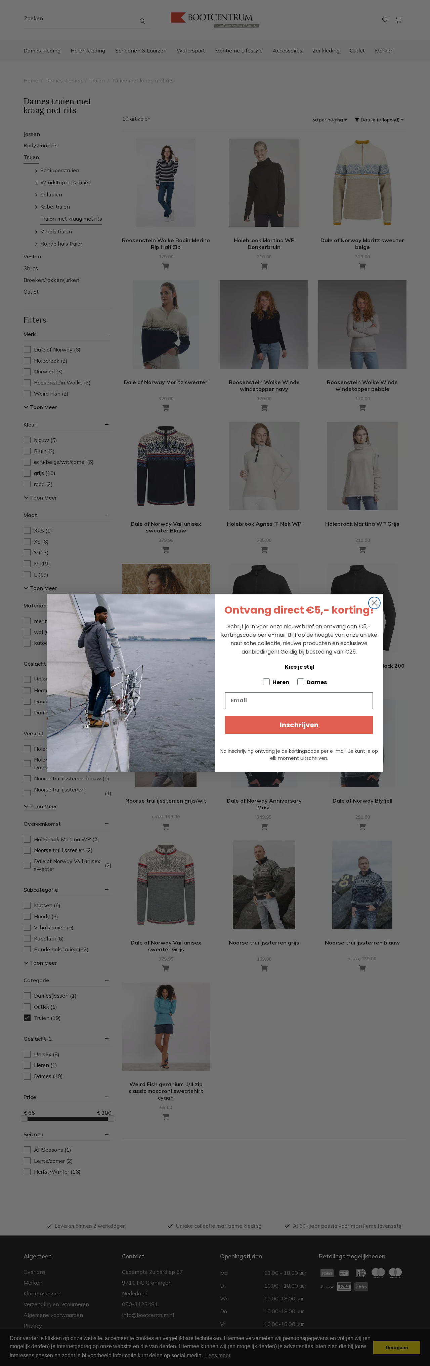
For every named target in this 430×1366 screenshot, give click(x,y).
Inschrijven (299, 725)
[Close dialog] (374, 603)
